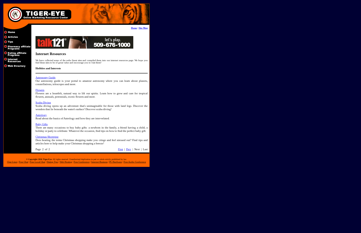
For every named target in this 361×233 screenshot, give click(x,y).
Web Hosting (66, 162)
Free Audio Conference (135, 162)
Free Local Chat (37, 162)
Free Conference (82, 162)
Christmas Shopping (47, 136)
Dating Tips (52, 162)
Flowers (40, 90)
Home (134, 28)
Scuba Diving (43, 102)
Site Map (143, 28)
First (120, 149)
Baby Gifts (42, 124)
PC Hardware (115, 162)
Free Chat (23, 162)
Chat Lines (12, 162)
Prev (128, 149)
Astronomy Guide (46, 77)
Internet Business (99, 162)
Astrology (41, 115)
